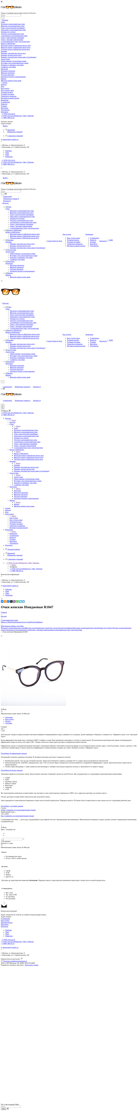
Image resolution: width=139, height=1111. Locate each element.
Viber (7, 153)
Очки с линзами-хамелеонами (42, 630)
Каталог (13, 422)
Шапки (16, 504)
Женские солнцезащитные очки (36, 628)
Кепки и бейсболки (21, 453)
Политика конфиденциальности (15, 961)
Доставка (8, 723)
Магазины (4, 924)
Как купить (14, 518)
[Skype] (20, 601)
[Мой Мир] (8, 601)
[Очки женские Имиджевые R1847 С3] (33, 705)
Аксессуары (18, 477)
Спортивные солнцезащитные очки (17, 630)
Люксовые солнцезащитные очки (84, 628)
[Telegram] (23, 601)
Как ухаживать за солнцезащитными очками (17, 816)
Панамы (17, 465)
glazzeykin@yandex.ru (10, 139)
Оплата (8, 721)
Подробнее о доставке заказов (12, 806)
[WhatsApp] (17, 601)
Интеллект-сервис (31, 965)
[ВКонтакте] (2, 601)
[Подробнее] (1, 825)
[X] (11, 601)
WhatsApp (9, 157)
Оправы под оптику (104, 628)
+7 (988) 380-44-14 (7, 118)
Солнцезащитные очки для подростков (67, 630)
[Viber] (14, 601)
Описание (9, 717)
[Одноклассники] (5, 601)
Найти (4, 1109)
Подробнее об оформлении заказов (14, 753)
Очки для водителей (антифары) (60, 628)
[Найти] (2, 17)
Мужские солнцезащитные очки (13, 628)
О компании (5, 919)
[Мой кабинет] (2, 384)
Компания (13, 533)
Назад (14, 420)
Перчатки (17, 491)
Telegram (8, 151)
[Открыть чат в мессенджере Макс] (69, 1102)
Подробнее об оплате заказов (11, 770)
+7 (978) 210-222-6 (8, 114)
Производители (6, 922)
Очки (16, 428)
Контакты (4, 926)
